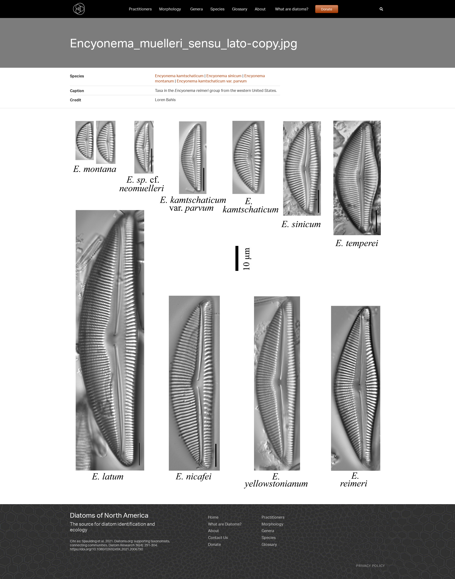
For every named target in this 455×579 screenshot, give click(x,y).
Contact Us (218, 537)
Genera (196, 9)
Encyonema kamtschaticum (179, 75)
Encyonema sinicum (223, 75)
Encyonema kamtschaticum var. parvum (212, 81)
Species (217, 9)
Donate (326, 9)
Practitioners (140, 9)
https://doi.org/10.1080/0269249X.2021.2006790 (106, 549)
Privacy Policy (370, 566)
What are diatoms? (291, 9)
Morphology (170, 9)
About (260, 9)
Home (213, 517)
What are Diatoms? (224, 524)
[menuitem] (140, 9)
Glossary (239, 9)
